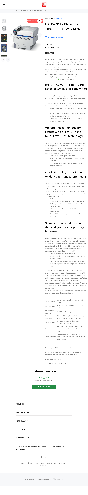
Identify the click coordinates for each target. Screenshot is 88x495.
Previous (12, 35)
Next (39, 35)
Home (16, 11)
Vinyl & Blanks (51, 463)
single (58, 47)
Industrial (62, 463)
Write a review (44, 386)
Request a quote (55, 37)
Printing (29, 463)
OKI (51, 44)
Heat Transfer (39, 463)
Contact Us (42, 465)
